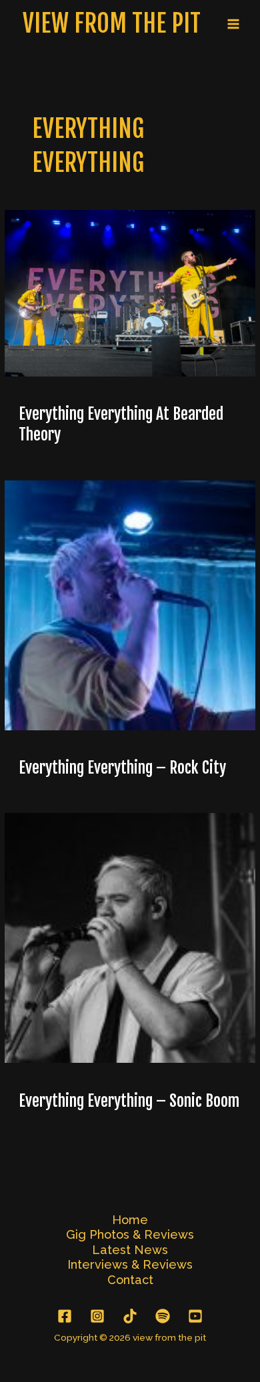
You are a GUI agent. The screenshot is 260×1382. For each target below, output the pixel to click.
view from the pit (112, 23)
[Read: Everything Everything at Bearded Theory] (130, 292)
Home (130, 1220)
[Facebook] (64, 1316)
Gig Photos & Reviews (130, 1234)
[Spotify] (162, 1316)
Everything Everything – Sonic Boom (129, 1101)
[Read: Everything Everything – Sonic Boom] (130, 937)
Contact (130, 1280)
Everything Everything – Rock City (122, 768)
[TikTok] (130, 1316)
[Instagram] (97, 1316)
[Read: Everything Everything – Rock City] (130, 604)
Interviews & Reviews (130, 1264)
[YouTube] (195, 1316)
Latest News (130, 1250)
